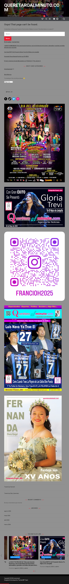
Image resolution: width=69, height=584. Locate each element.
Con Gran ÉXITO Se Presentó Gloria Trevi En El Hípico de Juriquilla (21, 52)
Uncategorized (8, 69)
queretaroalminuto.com (31, 7)
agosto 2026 (7, 511)
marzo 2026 (7, 524)
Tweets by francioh (9, 487)
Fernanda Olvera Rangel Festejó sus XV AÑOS (16, 56)
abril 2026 (6, 520)
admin (21, 568)
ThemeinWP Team (23, 580)
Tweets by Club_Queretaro (11, 493)
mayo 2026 (7, 515)
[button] (1, 555)
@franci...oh (9, 91)
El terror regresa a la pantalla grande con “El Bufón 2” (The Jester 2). (22, 61)
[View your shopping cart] (42, 19)
